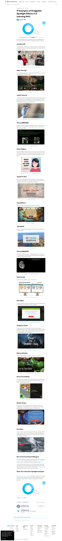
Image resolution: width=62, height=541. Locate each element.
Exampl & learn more (24, 173)
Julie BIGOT (33, 248)
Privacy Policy (54, 528)
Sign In (55, 1)
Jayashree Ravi (33, 199)
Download (26, 322)
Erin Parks (33, 453)
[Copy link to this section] (26, 44)
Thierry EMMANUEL (31, 145)
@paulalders (39, 322)
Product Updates (25, 529)
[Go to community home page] (12, 2)
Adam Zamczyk (33, 91)
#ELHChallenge (39, 466)
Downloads (31, 529)
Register (52, 1)
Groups (31, 533)
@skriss (39, 173)
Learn (12, 4)
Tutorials (17, 528)
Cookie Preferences (25, 539)
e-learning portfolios (20, 460)
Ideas (31, 532)
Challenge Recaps (16, 4)
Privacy (21, 539)
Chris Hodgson (31, 173)
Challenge (38, 37)
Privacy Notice (4, 538)
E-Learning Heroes (8, 4)
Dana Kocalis (31, 297)
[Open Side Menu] (6, 1)
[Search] (49, 1)
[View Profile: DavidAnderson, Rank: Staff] (18, 20)
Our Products (46, 528)
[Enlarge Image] (31, 29)
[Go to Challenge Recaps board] (18, 511)
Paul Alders (31, 322)
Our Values (46, 529)
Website (33, 119)
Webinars (17, 529)
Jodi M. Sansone (28, 119)
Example (27, 91)
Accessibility (46, 533)
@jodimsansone (38, 119)
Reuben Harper (33, 425)
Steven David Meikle (32, 399)
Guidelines (38, 528)
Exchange (31, 528)
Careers (46, 534)
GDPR (52, 529)
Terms (18, 539)
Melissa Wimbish (33, 373)
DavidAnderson (21, 19)
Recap (42, 37)
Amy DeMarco (32, 223)
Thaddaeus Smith (31, 349)
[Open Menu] (56, 4)
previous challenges (40, 460)
